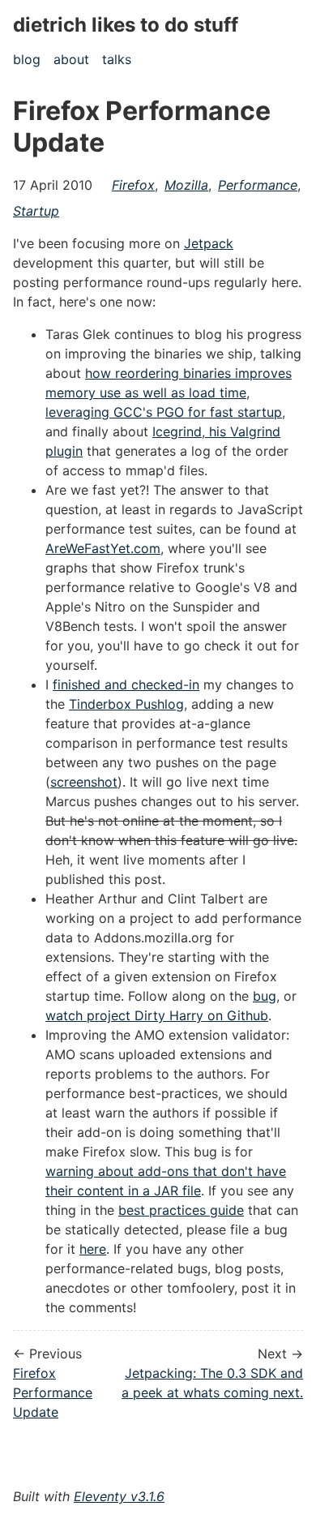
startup (36, 211)
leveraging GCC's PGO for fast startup (163, 412)
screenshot (83, 782)
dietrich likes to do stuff (125, 24)
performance (257, 185)
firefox (133, 185)
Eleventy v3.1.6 (119, 1496)
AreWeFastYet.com (102, 548)
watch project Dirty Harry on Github (156, 1015)
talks (116, 59)
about (71, 59)
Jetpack (208, 243)
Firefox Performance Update (52, 1392)
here (92, 1249)
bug (264, 996)
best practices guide (181, 1210)
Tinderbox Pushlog (126, 704)
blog (27, 59)
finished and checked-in (126, 684)
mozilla (186, 185)
